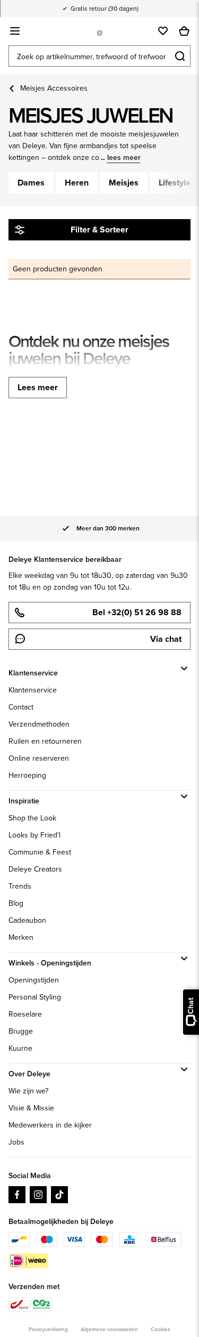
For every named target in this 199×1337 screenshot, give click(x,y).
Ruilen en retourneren (45, 741)
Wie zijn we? (28, 1091)
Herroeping (27, 775)
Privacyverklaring (48, 1329)
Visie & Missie (31, 1108)
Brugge (20, 1031)
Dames (31, 182)
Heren (77, 182)
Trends (19, 886)
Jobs (16, 1142)
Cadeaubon (27, 920)
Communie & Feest (39, 852)
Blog (15, 903)
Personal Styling (34, 997)
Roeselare (25, 1014)
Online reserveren (38, 758)
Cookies (160, 1329)
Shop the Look (32, 818)
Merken (20, 937)
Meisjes (124, 182)
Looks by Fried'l (34, 835)
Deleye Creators (35, 869)
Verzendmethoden (39, 724)
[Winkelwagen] (184, 31)
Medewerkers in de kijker (50, 1125)
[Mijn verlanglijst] (163, 31)
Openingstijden (33, 980)
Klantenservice (32, 690)
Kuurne (20, 1048)
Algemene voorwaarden (109, 1329)
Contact (20, 707)
